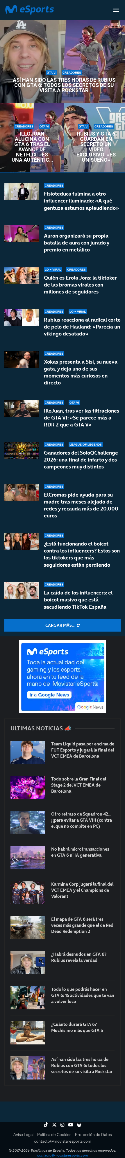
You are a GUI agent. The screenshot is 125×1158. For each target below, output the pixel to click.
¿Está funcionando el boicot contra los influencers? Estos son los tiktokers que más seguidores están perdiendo (82, 554)
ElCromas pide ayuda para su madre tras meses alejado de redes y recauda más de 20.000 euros (81, 505)
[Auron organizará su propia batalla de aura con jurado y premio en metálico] (21, 233)
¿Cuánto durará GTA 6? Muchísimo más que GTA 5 (77, 1027)
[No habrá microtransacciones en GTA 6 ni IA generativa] (27, 857)
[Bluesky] (79, 1125)
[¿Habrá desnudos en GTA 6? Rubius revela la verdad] (27, 962)
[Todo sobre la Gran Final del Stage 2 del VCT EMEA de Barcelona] (27, 787)
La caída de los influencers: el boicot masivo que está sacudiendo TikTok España (78, 599)
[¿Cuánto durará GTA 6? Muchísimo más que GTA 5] (27, 1032)
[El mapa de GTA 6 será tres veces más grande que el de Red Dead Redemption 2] (27, 927)
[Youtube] (70, 1125)
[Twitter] (54, 1125)
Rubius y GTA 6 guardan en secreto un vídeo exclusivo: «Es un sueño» (96, 147)
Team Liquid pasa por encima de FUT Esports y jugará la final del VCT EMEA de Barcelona (82, 750)
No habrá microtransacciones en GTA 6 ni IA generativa (80, 852)
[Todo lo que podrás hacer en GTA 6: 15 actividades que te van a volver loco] (27, 997)
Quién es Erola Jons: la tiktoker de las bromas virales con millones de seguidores (80, 285)
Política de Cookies (54, 1134)
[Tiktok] (46, 1125)
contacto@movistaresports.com (62, 1141)
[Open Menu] (116, 10)
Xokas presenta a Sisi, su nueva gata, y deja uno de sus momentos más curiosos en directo (80, 372)
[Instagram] (62, 1125)
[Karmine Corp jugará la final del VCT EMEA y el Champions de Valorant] (27, 892)
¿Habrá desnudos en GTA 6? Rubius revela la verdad (78, 957)
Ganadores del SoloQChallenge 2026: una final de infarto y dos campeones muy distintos (81, 460)
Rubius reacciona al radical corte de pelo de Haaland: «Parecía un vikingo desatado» (82, 327)
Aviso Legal (23, 1134)
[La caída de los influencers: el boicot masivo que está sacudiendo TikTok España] (21, 590)
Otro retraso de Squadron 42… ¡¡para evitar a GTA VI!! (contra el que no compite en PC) (81, 820)
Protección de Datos (93, 1134)
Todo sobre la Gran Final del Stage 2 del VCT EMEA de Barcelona (78, 785)
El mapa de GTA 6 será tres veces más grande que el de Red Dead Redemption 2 (82, 925)
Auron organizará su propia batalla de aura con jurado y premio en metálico (76, 243)
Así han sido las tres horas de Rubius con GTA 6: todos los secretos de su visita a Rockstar (64, 85)
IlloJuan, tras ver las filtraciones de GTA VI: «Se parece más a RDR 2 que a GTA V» (81, 417)
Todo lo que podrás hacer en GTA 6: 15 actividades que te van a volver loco (82, 995)
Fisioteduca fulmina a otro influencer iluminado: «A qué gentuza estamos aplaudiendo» (81, 200)
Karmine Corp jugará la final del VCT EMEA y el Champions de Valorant (82, 890)
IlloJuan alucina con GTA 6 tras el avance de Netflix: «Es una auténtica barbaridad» (32, 147)
